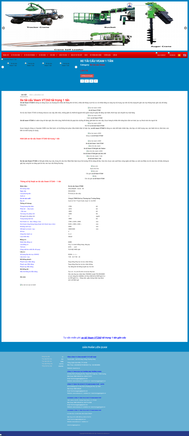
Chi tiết (24, 95)
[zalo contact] (161, 55)
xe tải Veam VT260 (91, 337)
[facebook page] (171, 55)
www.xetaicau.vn (77, 381)
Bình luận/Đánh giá (37, 95)
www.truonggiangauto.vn (98, 407)
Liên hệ (115, 55)
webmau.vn (106, 433)
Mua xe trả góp (87, 76)
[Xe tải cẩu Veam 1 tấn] (13, 67)
